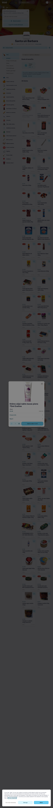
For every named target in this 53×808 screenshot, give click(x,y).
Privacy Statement (12, 798)
